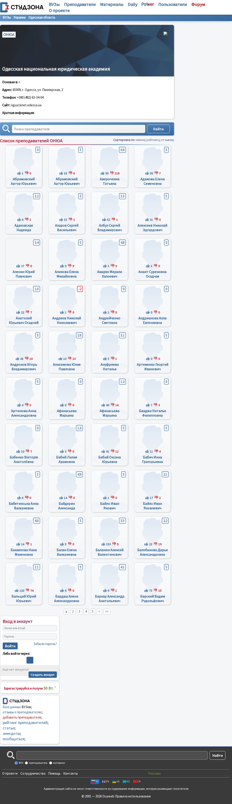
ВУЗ (20, 762)
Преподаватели (80, 4)
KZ (128, 781)
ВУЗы (54, 4)
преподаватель (38, 762)
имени (140, 140)
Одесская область (42, 17)
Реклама (154, 773)
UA (117, 781)
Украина (20, 17)
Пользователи (172, 4)
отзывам (167, 140)
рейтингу (153, 140)
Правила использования (133, 796)
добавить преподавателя (22, 717)
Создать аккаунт (43, 675)
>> (107, 611)
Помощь (54, 773)
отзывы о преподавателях (22, 712)
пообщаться (13, 738)
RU (97, 781)
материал (59, 762)
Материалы (111, 4)
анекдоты (11, 733)
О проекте (10, 773)
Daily (132, 4)
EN (107, 781)
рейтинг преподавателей (25, 722)
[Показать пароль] (52, 636)
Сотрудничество (33, 773)
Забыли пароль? (45, 644)
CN (138, 781)
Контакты (70, 773)
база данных (12, 707)
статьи (9, 727)
